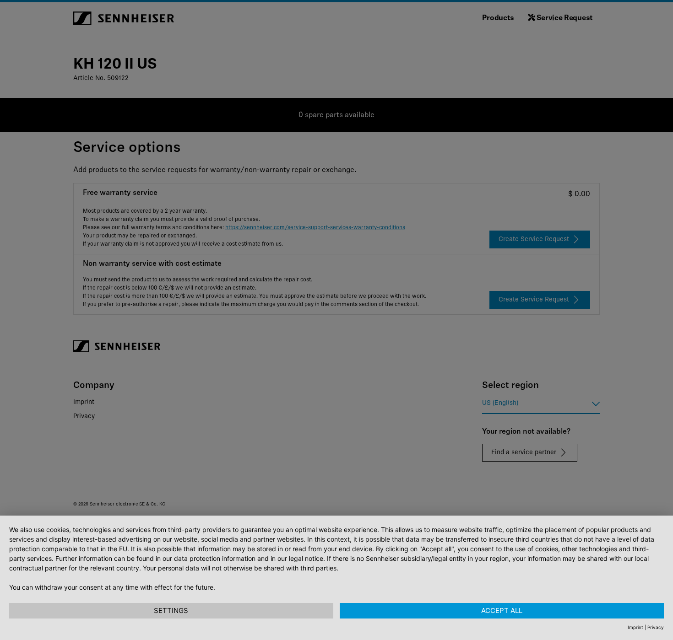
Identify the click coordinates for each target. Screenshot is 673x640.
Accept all (501, 610)
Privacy (655, 627)
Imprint (635, 627)
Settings (171, 610)
